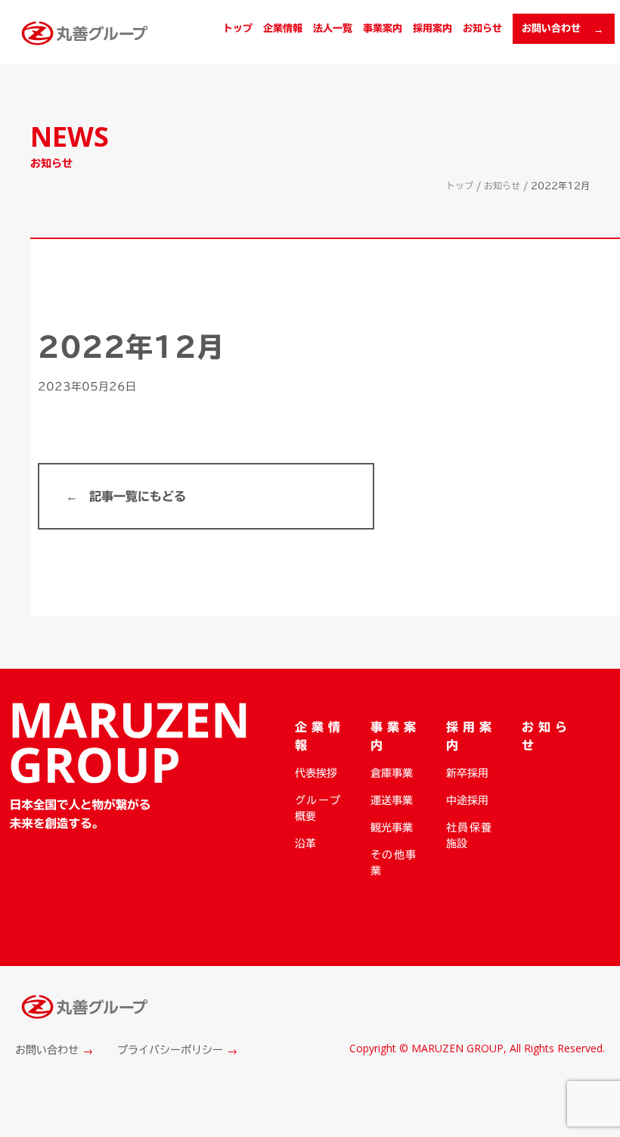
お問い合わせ (47, 1050)
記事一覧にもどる (137, 496)
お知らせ (482, 28)
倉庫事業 (391, 773)
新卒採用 (467, 773)
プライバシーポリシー (170, 1050)
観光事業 (391, 827)
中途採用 (467, 800)
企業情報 (282, 28)
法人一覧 (332, 28)
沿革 (305, 843)
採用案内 (432, 28)
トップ (238, 28)
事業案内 (382, 28)
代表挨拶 (316, 773)
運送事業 (391, 800)
